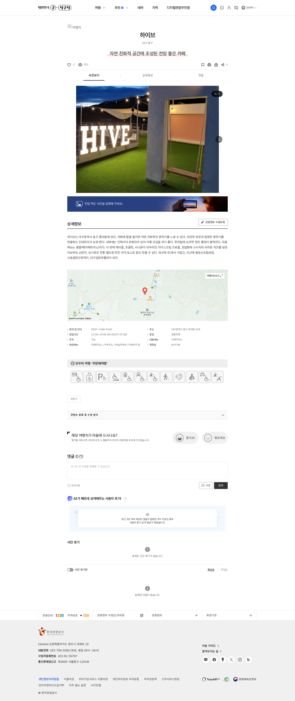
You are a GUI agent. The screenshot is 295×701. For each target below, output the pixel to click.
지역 (155, 8)
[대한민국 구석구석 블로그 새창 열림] (205, 659)
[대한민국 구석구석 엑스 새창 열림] (231, 659)
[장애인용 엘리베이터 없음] (89, 377)
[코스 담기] (214, 65)
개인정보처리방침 (49, 679)
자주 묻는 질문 (77, 685)
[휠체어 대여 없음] (153, 377)
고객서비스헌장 (170, 679)
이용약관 (69, 679)
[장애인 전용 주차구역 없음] (102, 377)
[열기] (223, 415)
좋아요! (190, 438)
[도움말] (69, 485)
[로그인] (229, 7)
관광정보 (157, 615)
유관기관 (211, 615)
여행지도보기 (215, 275)
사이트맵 (96, 685)
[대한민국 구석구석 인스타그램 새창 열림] (239, 659)
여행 (98, 8)
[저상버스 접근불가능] (141, 377)
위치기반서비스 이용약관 (93, 679)
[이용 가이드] (222, 7)
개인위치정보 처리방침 (126, 679)
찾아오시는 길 (210, 651)
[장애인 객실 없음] (205, 377)
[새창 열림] (207, 65)
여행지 (76, 27)
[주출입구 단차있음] (115, 377)
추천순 (224, 569)
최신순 (211, 569)
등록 (221, 485)
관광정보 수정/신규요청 (110, 615)
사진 (207, 485)
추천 (117, 8)
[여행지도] (236, 7)
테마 (140, 8)
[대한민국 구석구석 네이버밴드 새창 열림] (248, 659)
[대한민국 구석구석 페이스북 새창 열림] (214, 659)
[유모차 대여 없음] (217, 377)
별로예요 (219, 438)
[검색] (213, 8)
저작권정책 (150, 679)
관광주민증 (178, 8)
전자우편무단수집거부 (51, 685)
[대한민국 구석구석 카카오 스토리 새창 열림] (222, 659)
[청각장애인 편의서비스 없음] (179, 377)
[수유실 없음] (192, 377)
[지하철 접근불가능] (128, 377)
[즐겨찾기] (201, 65)
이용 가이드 (209, 646)
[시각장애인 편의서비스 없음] (166, 377)
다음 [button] (218, 139)
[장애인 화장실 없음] (77, 377)
